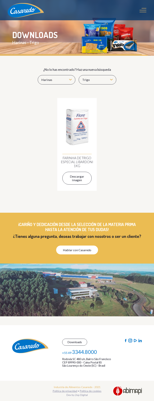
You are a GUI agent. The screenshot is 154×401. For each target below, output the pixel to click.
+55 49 (79, 352)
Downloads (74, 342)
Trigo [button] (86, 79)
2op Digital (81, 394)
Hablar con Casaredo (77, 250)
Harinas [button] (46, 79)
